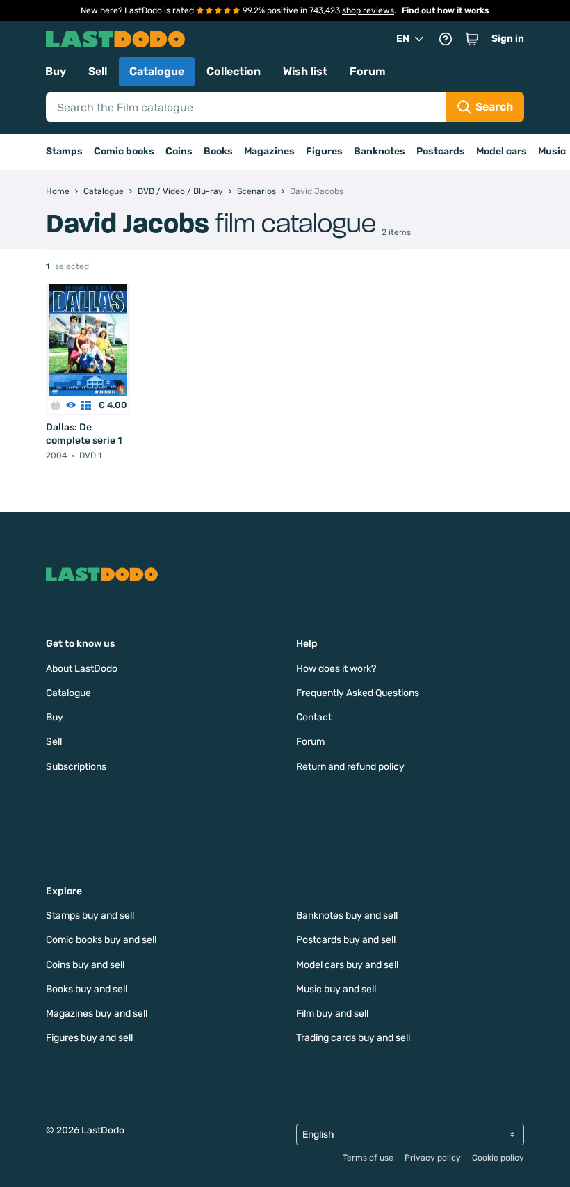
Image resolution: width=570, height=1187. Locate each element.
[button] (471, 38)
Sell (97, 71)
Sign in (507, 39)
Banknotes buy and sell (347, 915)
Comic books (124, 151)
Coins (179, 151)
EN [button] (402, 39)
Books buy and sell (86, 989)
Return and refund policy (350, 767)
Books (218, 151)
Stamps (64, 151)
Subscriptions (76, 767)
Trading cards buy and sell (353, 1038)
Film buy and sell (332, 1013)
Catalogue (156, 71)
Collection (233, 71)
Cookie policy (498, 1158)
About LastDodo (81, 669)
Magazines (269, 151)
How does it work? (336, 669)
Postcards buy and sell (346, 940)
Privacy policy (433, 1158)
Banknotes (379, 151)
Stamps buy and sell (90, 915)
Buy (55, 71)
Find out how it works (445, 10)
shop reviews (368, 10)
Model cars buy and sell (347, 965)
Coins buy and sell (85, 965)
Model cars (501, 151)
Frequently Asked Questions (357, 693)
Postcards (440, 151)
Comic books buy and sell (101, 940)
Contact (314, 717)
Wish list (305, 71)
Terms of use (368, 1158)
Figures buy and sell (89, 1038)
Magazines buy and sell (96, 1013)
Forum (368, 71)
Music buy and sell (336, 989)
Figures (324, 151)
